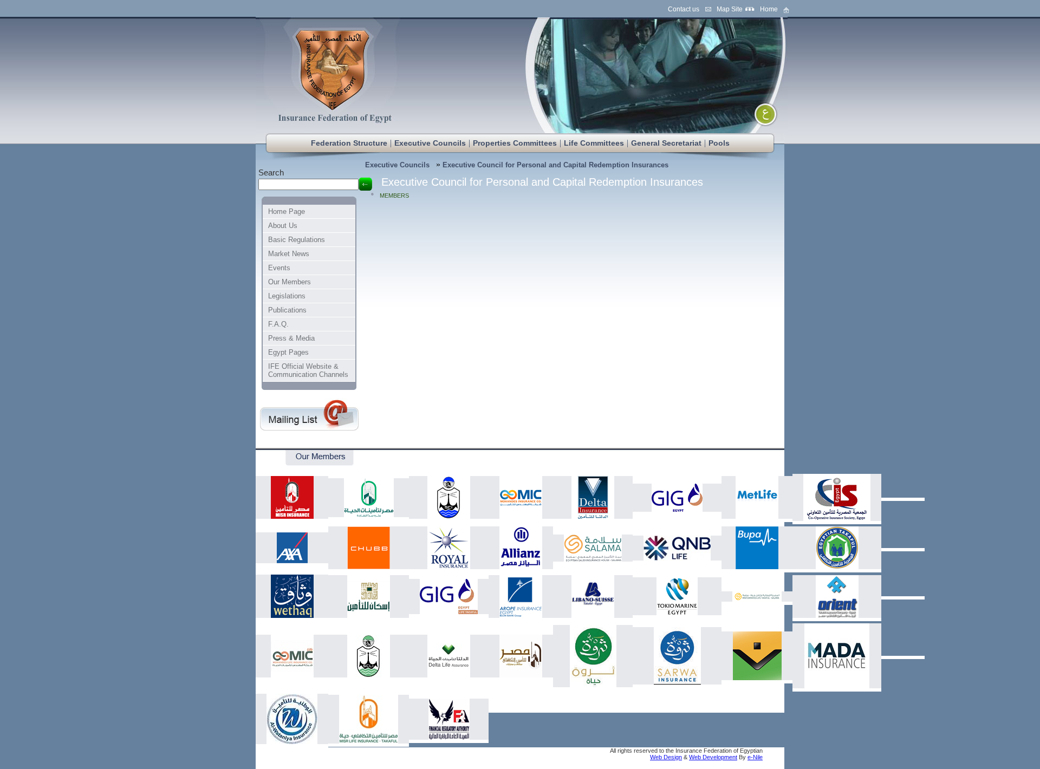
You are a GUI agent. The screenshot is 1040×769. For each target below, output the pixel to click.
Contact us (683, 9)
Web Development (713, 757)
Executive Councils (397, 165)
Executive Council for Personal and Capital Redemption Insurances (555, 165)
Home (769, 9)
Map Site (730, 9)
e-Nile (755, 757)
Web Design (666, 757)
